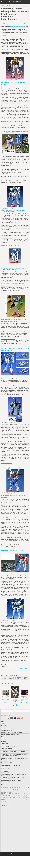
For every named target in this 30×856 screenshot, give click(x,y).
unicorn (8, 802)
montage (19, 795)
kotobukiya (26, 793)
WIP (12, 802)
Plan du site (7, 854)
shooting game (17, 800)
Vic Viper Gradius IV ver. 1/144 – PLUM (11, 780)
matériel (10, 795)
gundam (15, 789)
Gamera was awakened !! (7, 748)
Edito (2, 723)
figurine (27, 787)
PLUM (18, 797)
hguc (16, 793)
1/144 (2, 787)
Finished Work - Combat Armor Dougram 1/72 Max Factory (14, 759)
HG (13, 793)
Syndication (14, 854)
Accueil (2, 5)
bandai (17, 787)
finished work (5, 790)
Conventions (4, 743)
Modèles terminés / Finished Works (10, 734)
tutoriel (3, 802)
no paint (26, 795)
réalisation (25, 797)
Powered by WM (21, 854)
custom (22, 787)
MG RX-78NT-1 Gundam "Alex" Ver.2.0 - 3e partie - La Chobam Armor (14, 766)
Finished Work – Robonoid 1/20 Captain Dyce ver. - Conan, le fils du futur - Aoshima (14, 755)
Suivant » (26, 668)
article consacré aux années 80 (17, 26)
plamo (12, 797)
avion (13, 787)
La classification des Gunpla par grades (15, 704)
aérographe (8, 787)
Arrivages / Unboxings (7, 728)
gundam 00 (25, 790)
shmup (10, 800)
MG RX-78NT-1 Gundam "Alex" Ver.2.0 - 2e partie (13, 774)
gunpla (6, 793)
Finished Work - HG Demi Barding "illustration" (13, 751)
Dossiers (8, 5)
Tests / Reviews (5, 739)
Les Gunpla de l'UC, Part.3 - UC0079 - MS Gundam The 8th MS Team (24, 700)
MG (15, 795)
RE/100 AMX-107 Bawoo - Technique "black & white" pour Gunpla (14, 770)
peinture (4, 797)
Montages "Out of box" (7, 730)
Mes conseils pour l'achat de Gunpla (5, 701)
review (3, 800)
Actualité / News (5, 725)
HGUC (20, 793)
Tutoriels (3, 736)
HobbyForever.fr (15, 2)
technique (26, 800)
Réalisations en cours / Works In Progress (11, 732)
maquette (4, 795)
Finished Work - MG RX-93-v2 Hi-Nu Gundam (12, 777)
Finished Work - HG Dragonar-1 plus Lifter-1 (12, 762)
